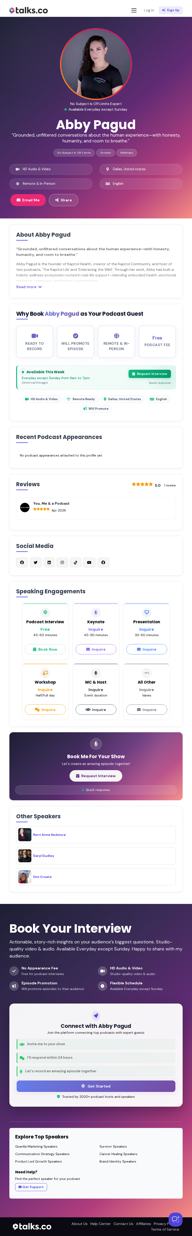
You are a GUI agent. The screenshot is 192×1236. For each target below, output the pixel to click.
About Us (79, 1223)
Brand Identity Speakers (118, 1161)
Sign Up (173, 10)
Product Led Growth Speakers (38, 1161)
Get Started (99, 1086)
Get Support (33, 1187)
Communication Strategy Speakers (42, 1154)
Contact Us (123, 1223)
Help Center (100, 1223)
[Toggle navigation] (133, 10)
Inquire (99, 649)
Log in (149, 10)
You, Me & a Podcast (51, 503)
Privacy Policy (165, 1223)
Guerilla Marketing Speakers (36, 1146)
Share (66, 200)
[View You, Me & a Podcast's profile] (25, 507)
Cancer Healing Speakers (118, 1154)
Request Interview (152, 374)
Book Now (47, 649)
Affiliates (143, 1223)
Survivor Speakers (113, 1146)
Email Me (31, 200)
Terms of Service (165, 1229)
